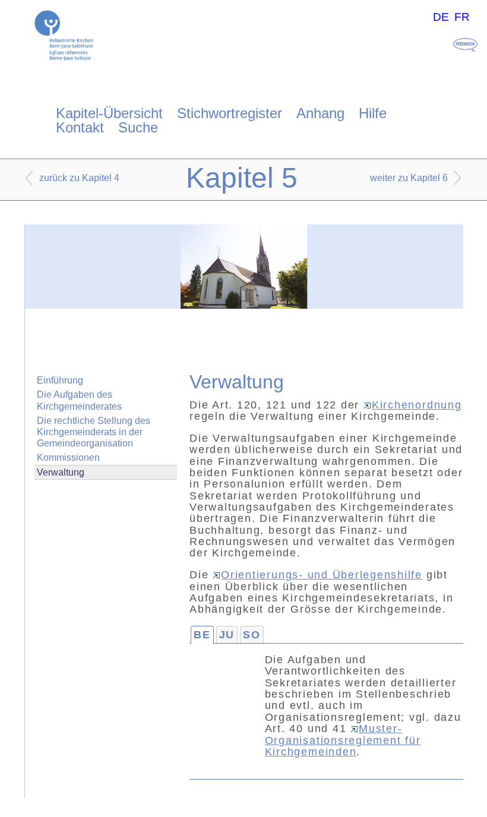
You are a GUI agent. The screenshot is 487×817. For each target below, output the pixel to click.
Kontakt (80, 127)
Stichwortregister (229, 113)
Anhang (320, 113)
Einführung (60, 380)
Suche (138, 127)
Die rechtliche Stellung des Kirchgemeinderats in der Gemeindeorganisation (93, 432)
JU (227, 635)
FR (462, 17)
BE (202, 635)
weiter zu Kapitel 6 (409, 178)
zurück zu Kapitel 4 (79, 178)
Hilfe (373, 113)
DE (441, 17)
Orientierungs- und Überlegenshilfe (321, 575)
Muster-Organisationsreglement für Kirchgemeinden (343, 740)
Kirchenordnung (417, 405)
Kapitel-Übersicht (109, 113)
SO (252, 635)
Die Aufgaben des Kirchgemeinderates (79, 400)
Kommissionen (68, 457)
